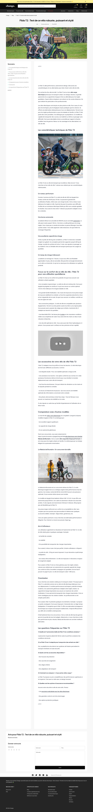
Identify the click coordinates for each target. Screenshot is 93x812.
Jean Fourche (71, 791)
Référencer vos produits (32, 795)
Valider (60, 767)
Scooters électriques (29, 10)
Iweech (70, 793)
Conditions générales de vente (33, 791)
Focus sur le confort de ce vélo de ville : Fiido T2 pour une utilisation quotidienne (17, 73)
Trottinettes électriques (41, 10)
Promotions (50, 10)
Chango (7, 15)
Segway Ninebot (72, 795)
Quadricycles (51, 795)
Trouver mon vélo (19, 10)
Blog (77, 10)
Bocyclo (71, 799)
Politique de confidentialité (32, 793)
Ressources (8, 789)
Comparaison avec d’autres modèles (19, 82)
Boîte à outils (84, 10)
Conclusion (12, 84)
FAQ (7, 791)
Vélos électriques (10, 10)
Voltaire (70, 789)
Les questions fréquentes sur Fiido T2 (19, 87)
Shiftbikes (71, 801)
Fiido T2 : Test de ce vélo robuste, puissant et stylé (26, 15)
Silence (70, 797)
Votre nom (38, 748)
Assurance (63, 10)
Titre (62, 748)
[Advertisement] (18, 101)
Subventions (70, 10)
